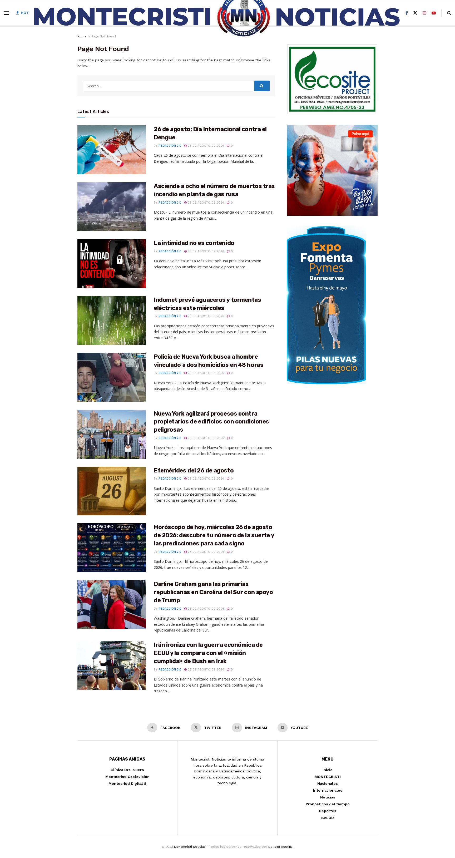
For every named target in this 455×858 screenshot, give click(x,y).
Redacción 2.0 (170, 145)
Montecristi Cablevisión (127, 777)
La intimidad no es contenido (194, 242)
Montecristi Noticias (190, 847)
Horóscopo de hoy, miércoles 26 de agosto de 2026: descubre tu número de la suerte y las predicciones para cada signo (214, 535)
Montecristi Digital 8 (127, 783)
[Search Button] (262, 86)
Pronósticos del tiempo (328, 804)
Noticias (327, 797)
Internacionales (327, 790)
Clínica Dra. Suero (127, 770)
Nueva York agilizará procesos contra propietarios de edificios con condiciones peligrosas (211, 421)
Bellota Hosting (280, 847)
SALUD (327, 818)
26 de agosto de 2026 (205, 145)
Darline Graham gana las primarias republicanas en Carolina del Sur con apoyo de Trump (213, 592)
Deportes (327, 811)
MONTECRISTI (328, 777)
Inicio (328, 770)
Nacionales (327, 783)
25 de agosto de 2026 (205, 608)
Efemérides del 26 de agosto (194, 470)
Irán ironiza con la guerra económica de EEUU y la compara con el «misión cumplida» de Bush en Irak (208, 653)
